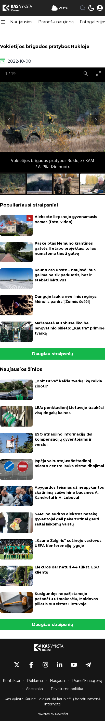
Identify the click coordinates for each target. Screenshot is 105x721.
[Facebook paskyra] (31, 665)
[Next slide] (94, 120)
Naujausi (57, 680)
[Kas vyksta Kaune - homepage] (21, 8)
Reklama (35, 680)
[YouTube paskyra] (74, 665)
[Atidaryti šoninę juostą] (3, 22)
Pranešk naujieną (56, 21)
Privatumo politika (67, 688)
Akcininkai (35, 688)
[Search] (83, 8)
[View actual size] (86, 73)
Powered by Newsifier (52, 714)
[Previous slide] (10, 120)
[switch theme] (91, 8)
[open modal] (100, 8)
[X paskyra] (17, 665)
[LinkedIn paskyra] (60, 665)
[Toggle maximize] (98, 73)
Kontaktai (11, 680)
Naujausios (21, 21)
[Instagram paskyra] (45, 665)
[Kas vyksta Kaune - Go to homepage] (52, 647)
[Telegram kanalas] (88, 665)
